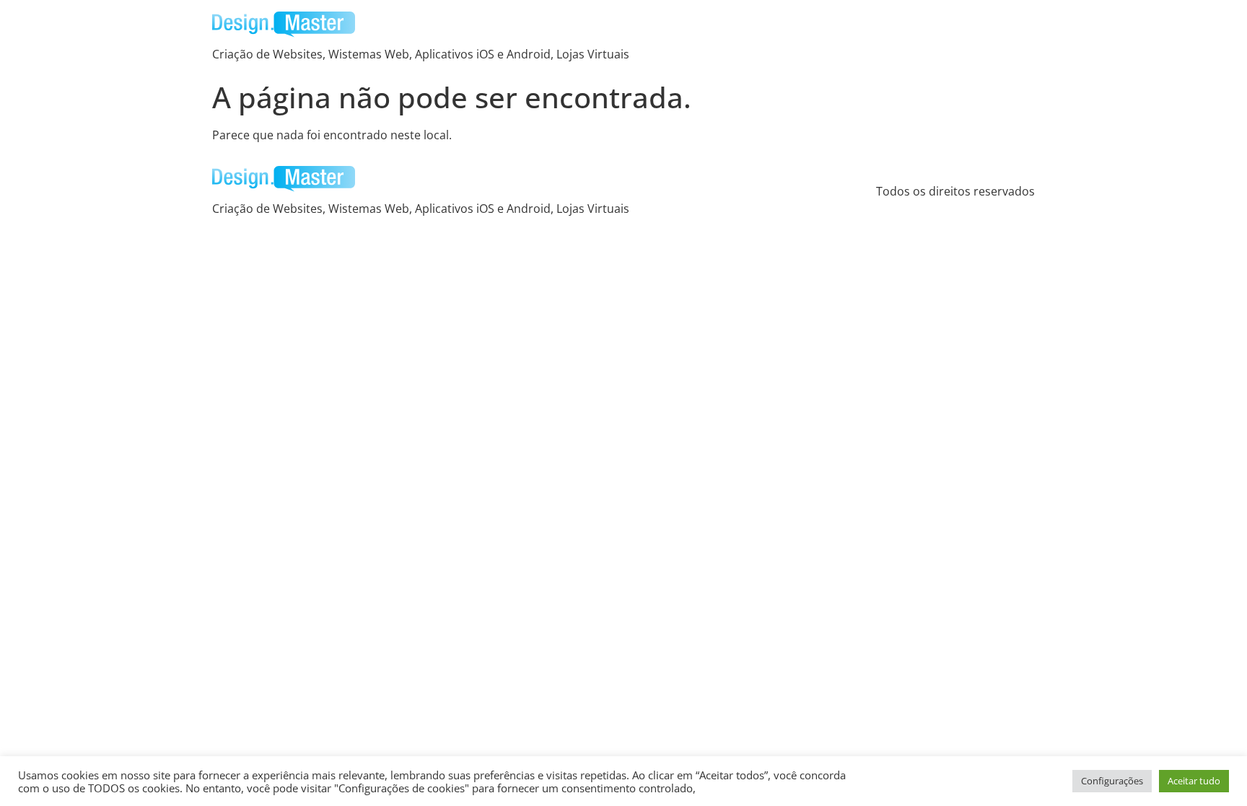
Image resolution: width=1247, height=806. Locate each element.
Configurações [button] (1112, 780)
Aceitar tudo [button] (1194, 780)
